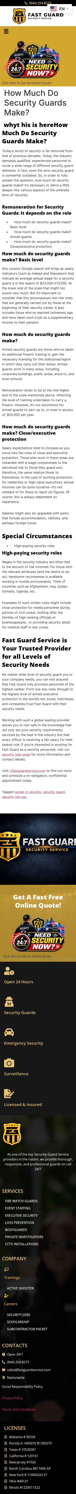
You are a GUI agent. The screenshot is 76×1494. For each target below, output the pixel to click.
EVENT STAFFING (18, 1208)
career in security (28, 792)
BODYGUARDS (16, 1230)
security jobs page (16, 754)
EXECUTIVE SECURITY (21, 1215)
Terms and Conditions (19, 1409)
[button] (6, 31)
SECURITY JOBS (18, 1315)
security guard (54, 792)
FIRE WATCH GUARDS (21, 1201)
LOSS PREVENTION (19, 1222)
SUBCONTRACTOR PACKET (27, 1329)
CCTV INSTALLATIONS (21, 1244)
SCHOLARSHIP (18, 1322)
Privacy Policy (12, 1398)
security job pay (14, 797)
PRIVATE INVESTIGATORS (24, 1237)
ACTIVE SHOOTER (20, 1288)
